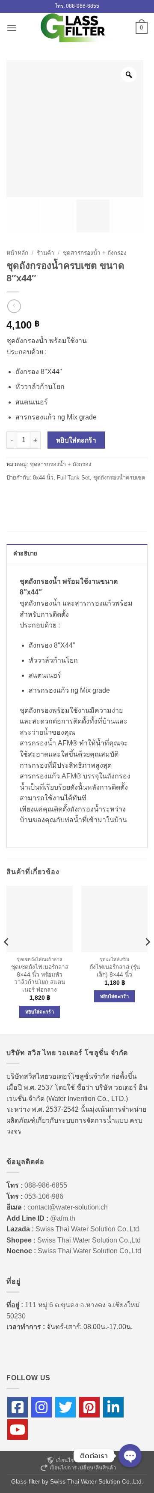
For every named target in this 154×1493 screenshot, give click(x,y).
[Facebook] (17, 1407)
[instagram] (41, 1407)
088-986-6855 (45, 1185)
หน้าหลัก (17, 253)
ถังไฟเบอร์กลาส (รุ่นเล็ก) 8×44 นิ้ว (114, 971)
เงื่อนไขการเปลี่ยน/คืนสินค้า (83, 1468)
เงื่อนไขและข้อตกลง (80, 1460)
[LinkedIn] (113, 1407)
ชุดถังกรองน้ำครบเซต (119, 477)
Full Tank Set (73, 477)
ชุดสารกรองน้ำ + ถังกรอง (95, 253)
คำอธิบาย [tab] (25, 553)
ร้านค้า (45, 253)
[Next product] (14, 306)
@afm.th (62, 1218)
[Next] (147, 959)
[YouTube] (17, 1429)
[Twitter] (65, 1407)
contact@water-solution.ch (67, 1207)
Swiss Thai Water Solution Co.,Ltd (89, 1240)
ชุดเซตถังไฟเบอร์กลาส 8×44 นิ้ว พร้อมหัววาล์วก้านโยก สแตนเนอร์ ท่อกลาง (39, 978)
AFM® (71, 776)
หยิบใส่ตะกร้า (76, 440)
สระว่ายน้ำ (36, 732)
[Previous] (7, 959)
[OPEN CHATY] (130, 1455)
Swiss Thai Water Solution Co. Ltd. (88, 1229)
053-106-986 (43, 1196)
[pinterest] (89, 1407)
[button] (11, 27)
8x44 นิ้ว (43, 477)
